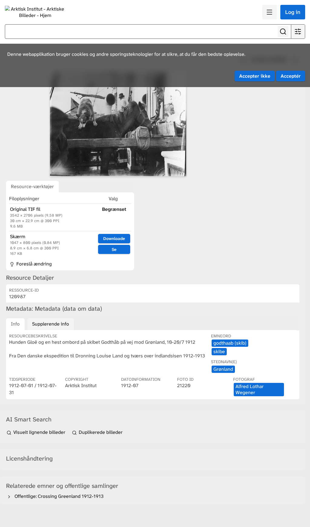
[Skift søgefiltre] (298, 32)
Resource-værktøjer (32, 186)
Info (15, 324)
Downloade (114, 238)
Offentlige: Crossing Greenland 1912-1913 (58, 496)
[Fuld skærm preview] (118, 124)
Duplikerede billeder (100, 432)
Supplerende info (50, 324)
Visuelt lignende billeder (39, 432)
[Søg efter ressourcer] (283, 31)
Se (114, 249)
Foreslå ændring (33, 264)
